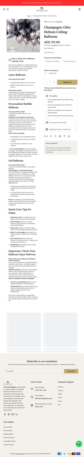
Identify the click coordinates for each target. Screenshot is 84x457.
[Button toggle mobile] (4, 9)
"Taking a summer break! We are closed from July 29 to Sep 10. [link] (42, 3)
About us (61, 387)
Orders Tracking (8, 445)
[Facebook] (5, 414)
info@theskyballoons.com (43, 398)
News (60, 401)
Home (29, 16)
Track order (39, 407)
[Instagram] (9, 414)
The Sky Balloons (20, 453)
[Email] (12, 414)
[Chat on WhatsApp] (79, 444)
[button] (7, 9)
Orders (60, 397)
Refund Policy (7, 430)
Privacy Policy (7, 427)
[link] (51, 136)
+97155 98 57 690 (40, 390)
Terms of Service (8, 437)
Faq (59, 404)
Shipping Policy (8, 434)
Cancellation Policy (9, 441)
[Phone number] (16, 414)
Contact (60, 390)
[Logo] (42, 9)
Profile (60, 394)
